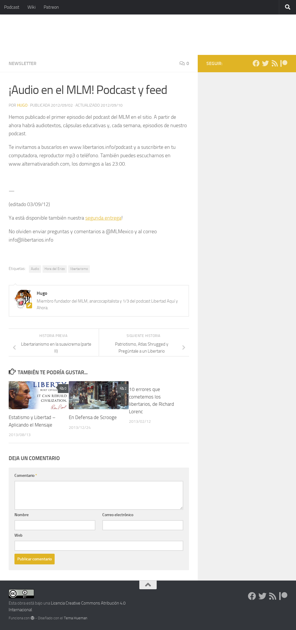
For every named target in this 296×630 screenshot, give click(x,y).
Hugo (22, 105)
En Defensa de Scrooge (93, 417)
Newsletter (22, 63)
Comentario (25, 475)
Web (18, 535)
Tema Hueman (75, 618)
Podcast (11, 7)
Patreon (51, 7)
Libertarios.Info (47, 34)
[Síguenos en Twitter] (265, 63)
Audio (35, 269)
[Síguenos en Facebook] (256, 63)
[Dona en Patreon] (283, 63)
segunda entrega (103, 218)
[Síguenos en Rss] (274, 63)
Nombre (21, 514)
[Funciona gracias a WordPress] (32, 618)
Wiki (31, 7)
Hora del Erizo (55, 269)
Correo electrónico (117, 514)
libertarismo (79, 269)
